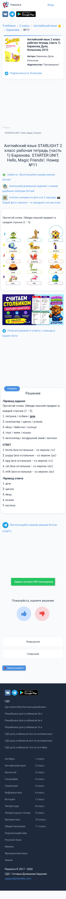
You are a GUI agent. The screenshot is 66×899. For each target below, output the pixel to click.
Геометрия (11, 785)
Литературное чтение (17, 812)
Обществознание (15, 826)
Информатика (13, 792)
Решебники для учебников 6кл (23, 720)
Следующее (33, 654)
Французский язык (16, 853)
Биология (10, 772)
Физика (9, 846)
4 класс (39, 779)
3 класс (39, 772)
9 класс (39, 812)
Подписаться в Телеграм (26, 73)
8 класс (39, 806)
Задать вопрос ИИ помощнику (33, 581)
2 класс (39, 765)
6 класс (39, 792)
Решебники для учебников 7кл (23, 727)
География (11, 779)
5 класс (39, 785)
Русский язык (13, 839)
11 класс (40, 826)
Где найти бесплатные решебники (25, 706)
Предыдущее (33, 641)
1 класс (39, 758)
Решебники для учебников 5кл (23, 713)
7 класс (39, 799)
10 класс (40, 819)
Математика (12, 819)
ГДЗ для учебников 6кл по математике (28, 740)
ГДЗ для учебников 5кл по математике (28, 733)
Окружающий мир (16, 833)
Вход (51, 4)
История (10, 799)
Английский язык (15, 765)
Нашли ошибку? (15, 668)
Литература (12, 806)
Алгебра (10, 758)
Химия (9, 860)
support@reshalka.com (18, 878)
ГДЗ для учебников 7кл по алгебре (26, 747)
